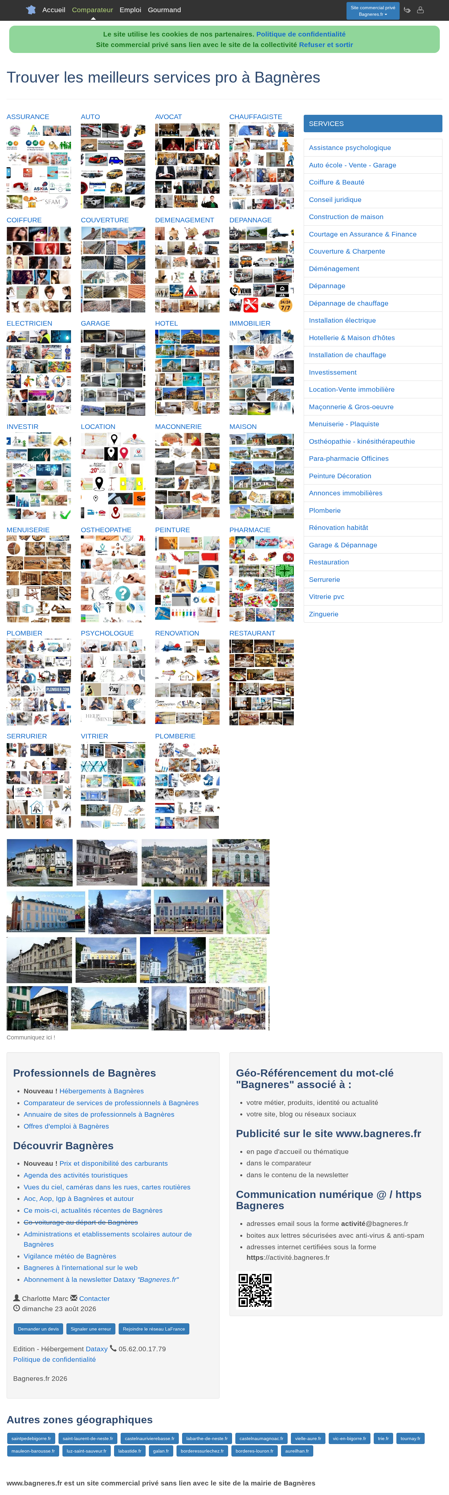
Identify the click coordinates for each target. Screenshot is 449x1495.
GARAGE (95, 323)
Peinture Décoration (340, 476)
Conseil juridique (335, 199)
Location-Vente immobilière (352, 389)
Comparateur (92, 9)
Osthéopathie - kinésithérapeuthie (362, 441)
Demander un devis (38, 1329)
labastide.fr (129, 1451)
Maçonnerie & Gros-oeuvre (351, 407)
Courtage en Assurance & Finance (363, 234)
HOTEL (166, 323)
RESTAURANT (252, 633)
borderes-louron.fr (254, 1451)
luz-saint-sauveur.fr (86, 1451)
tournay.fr (410, 1438)
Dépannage (327, 285)
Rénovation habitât (338, 527)
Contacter (94, 1298)
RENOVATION (177, 633)
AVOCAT (168, 116)
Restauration (329, 562)
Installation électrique (342, 320)
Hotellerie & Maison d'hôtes (352, 337)
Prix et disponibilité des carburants (113, 1163)
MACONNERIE (178, 426)
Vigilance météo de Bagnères (70, 1256)
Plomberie (325, 510)
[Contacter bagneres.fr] (420, 10)
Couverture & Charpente (347, 251)
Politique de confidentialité (301, 34)
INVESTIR (22, 426)
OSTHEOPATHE (106, 530)
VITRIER (94, 736)
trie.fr (383, 1438)
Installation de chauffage (347, 355)
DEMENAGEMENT (184, 220)
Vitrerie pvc (326, 596)
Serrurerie (324, 579)
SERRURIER (27, 736)
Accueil (53, 9)
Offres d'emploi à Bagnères (66, 1126)
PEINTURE (172, 530)
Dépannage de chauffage (349, 303)
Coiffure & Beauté (337, 182)
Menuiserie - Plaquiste (344, 424)
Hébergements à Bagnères (101, 1091)
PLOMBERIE (175, 736)
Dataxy (97, 1349)
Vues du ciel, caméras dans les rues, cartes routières (107, 1187)
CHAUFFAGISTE (255, 116)
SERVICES (326, 123)
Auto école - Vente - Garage (352, 165)
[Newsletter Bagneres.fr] (407, 10)
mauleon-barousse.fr (33, 1451)
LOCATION (98, 426)
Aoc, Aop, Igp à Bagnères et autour (79, 1198)
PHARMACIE (250, 530)
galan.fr (161, 1451)
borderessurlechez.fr (202, 1451)
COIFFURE (24, 220)
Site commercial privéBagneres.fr (373, 11)
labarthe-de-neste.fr (207, 1438)
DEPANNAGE (250, 220)
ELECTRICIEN (29, 323)
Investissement (333, 372)
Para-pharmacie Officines (349, 458)
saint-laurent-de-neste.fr (88, 1438)
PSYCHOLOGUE (107, 633)
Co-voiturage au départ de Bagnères (81, 1222)
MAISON (243, 426)
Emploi (130, 9)
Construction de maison (346, 216)
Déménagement (334, 268)
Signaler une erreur (91, 1329)
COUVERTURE (105, 220)
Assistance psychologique (350, 147)
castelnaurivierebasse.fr (150, 1438)
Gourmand (164, 9)
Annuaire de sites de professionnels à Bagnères (99, 1114)
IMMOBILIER (250, 323)
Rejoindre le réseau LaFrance (154, 1329)
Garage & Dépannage (343, 545)
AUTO (90, 116)
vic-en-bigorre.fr (349, 1438)
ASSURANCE (28, 116)
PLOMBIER (24, 633)
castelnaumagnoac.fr (261, 1438)
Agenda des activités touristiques (76, 1175)
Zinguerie (324, 614)
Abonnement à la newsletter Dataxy (101, 1279)
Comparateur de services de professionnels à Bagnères (111, 1103)
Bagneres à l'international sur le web (81, 1267)
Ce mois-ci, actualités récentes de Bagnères (93, 1210)
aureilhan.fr (297, 1451)
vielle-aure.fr (308, 1438)
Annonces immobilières (346, 493)
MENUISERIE (28, 530)
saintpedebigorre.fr (31, 1438)
